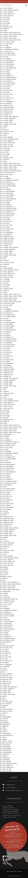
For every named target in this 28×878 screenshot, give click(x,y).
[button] (26, 5)
